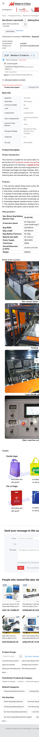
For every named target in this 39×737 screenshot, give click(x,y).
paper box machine (8, 665)
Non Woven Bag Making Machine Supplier (18, 717)
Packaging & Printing (14, 15)
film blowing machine (29, 668)
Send (20, 568)
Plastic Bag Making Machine (13, 701)
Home (4, 15)
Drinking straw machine (30, 665)
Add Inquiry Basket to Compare (15, 80)
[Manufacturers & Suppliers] (19, 4)
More (4, 721)
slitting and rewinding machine (12, 668)
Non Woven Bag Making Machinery (15, 712)
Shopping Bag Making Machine (14, 691)
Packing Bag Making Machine (14, 707)
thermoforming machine (10, 661)
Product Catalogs (33, 656)
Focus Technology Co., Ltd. (27, 728)
